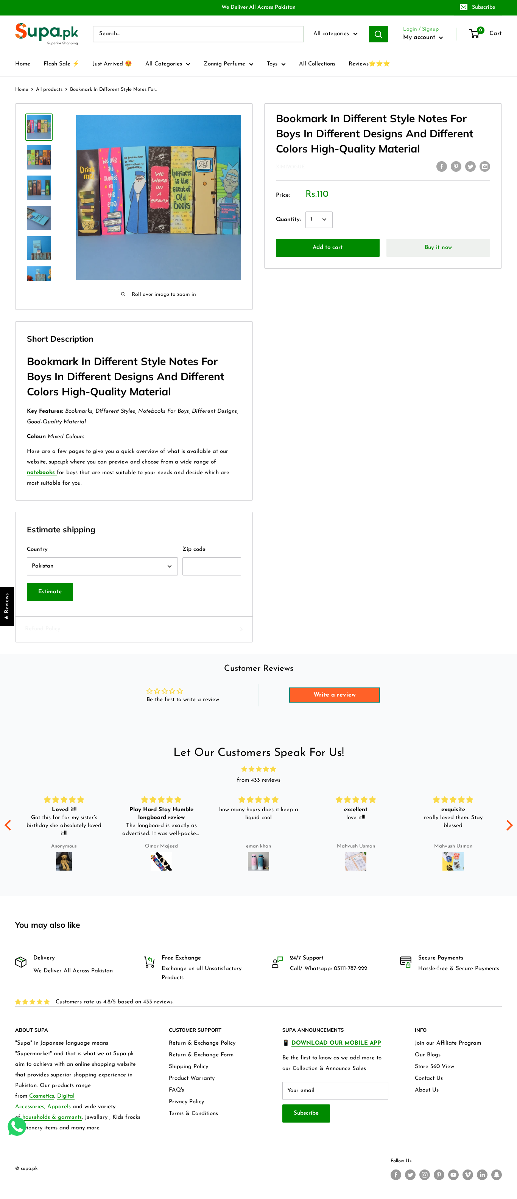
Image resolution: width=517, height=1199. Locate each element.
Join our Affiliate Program (448, 1043)
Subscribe (483, 7)
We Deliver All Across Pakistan (258, 7)
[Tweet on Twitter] (470, 166)
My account (420, 37)
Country (37, 549)
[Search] (378, 34)
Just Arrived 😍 (112, 64)
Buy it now (438, 247)
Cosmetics (41, 1096)
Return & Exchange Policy (202, 1043)
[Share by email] (485, 166)
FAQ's (176, 1090)
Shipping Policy (188, 1067)
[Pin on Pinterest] (456, 166)
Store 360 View (434, 1067)
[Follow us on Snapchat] (496, 1174)
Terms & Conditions (193, 1114)
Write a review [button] (334, 695)
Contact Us (429, 1078)
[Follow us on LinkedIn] (482, 1174)
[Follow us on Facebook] (396, 1174)
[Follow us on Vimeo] (467, 1174)
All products (49, 89)
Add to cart (328, 247)
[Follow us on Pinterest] (439, 1174)
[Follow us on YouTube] (453, 1174)
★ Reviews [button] (7, 606)
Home (22, 64)
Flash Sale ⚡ (61, 64)
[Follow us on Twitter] (410, 1174)
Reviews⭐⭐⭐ (369, 64)
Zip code (194, 549)
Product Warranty (192, 1078)
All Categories (163, 64)
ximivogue (290, 167)
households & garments (52, 1117)
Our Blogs (428, 1055)
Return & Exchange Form (201, 1055)
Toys (272, 64)
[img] (259, 769)
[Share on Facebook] (441, 166)
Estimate (50, 592)
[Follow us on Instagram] (424, 1174)
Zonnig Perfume (224, 64)
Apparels (60, 1107)
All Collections (317, 64)
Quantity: (288, 219)
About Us (427, 1090)
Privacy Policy (186, 1102)
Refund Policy (42, 629)
